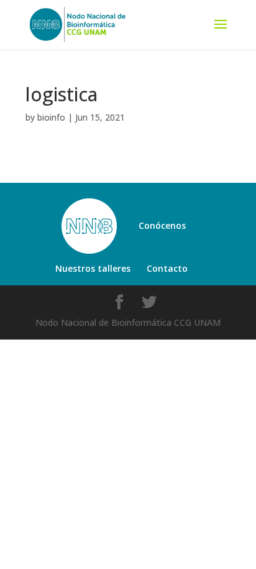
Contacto (167, 268)
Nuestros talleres (92, 268)
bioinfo (51, 117)
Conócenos (162, 225)
